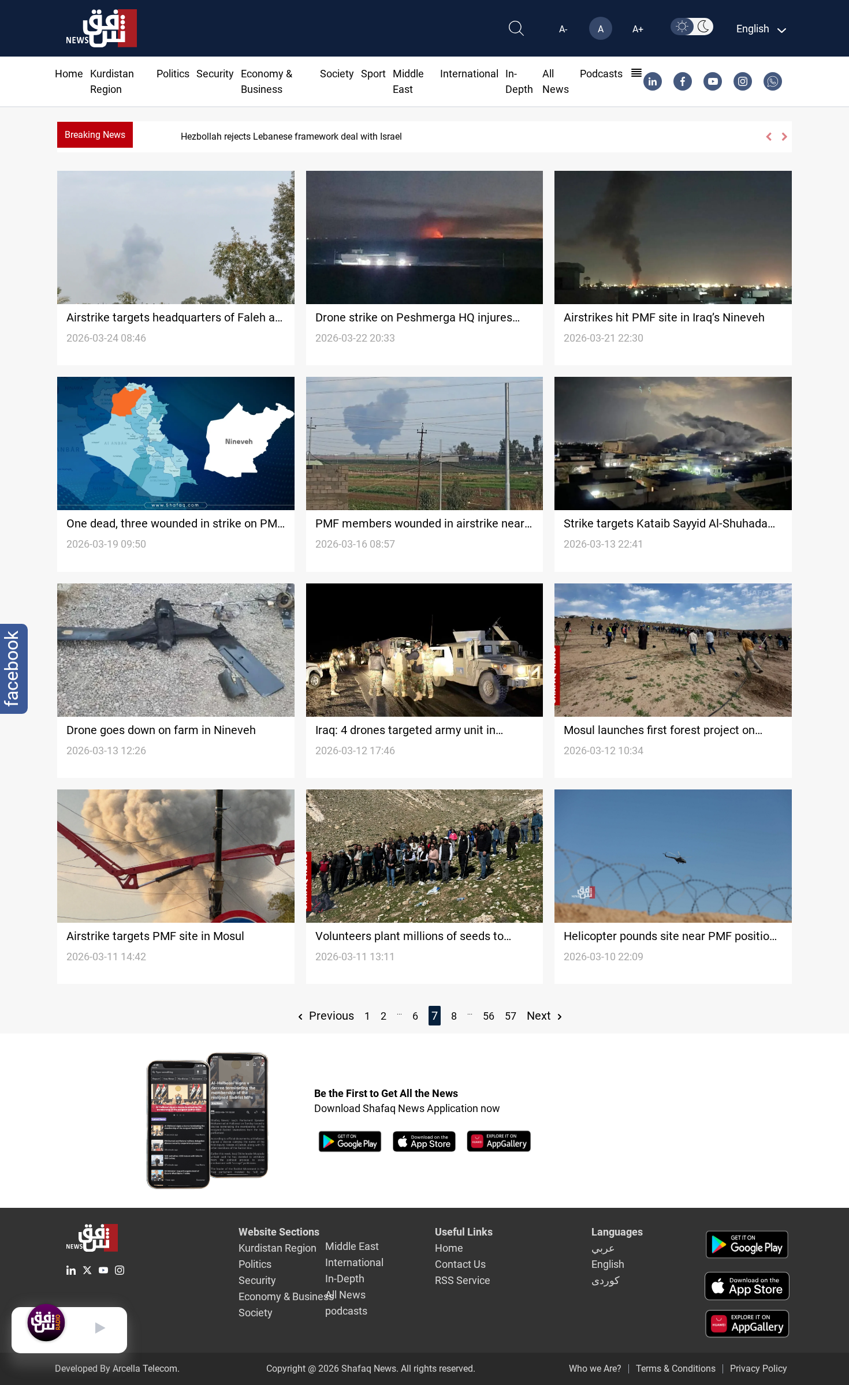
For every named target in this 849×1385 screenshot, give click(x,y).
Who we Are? (595, 1368)
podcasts (601, 74)
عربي (603, 1248)
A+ (637, 29)
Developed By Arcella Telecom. (117, 1368)
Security (215, 74)
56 (488, 1016)
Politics (173, 74)
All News (345, 1295)
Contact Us (460, 1264)
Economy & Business (286, 1296)
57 (510, 1016)
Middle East (352, 1246)
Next (540, 1016)
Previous (330, 1016)
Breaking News (95, 134)
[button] (768, 136)
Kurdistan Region (277, 1248)
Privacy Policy (758, 1368)
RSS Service (462, 1280)
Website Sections (279, 1232)
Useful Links (464, 1232)
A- (563, 29)
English (607, 1264)
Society (337, 74)
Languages (617, 1232)
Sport (373, 74)
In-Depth (344, 1278)
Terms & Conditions (676, 1368)
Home (69, 74)
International (469, 74)
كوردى (605, 1280)
